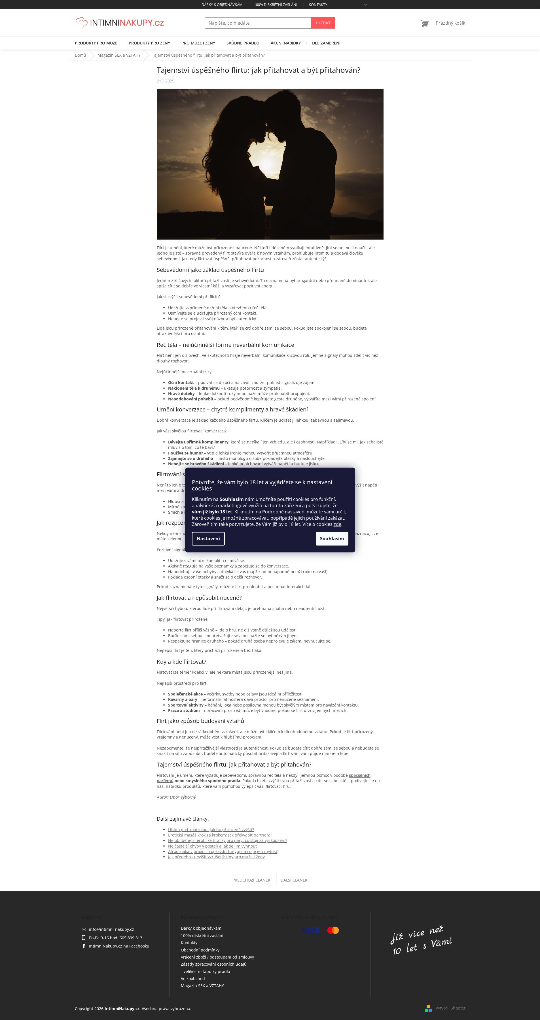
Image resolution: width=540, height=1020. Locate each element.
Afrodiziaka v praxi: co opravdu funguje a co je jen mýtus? (223, 851)
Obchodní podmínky (200, 950)
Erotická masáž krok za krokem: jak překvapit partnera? (220, 835)
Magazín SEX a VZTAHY (202, 985)
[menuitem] (96, 43)
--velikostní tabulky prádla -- (207, 971)
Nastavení (208, 539)
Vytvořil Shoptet (450, 1008)
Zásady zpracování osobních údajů (214, 964)
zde (337, 524)
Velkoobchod (193, 978)
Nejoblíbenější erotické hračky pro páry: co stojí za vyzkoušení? (227, 840)
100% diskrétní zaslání (275, 4)
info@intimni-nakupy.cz (111, 929)
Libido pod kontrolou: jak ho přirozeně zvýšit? (211, 829)
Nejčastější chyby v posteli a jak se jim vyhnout (212, 846)
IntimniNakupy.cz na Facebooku (119, 946)
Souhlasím (332, 539)
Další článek (294, 880)
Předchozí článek (251, 880)
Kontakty (318, 4)
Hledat (323, 22)
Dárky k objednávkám (222, 4)
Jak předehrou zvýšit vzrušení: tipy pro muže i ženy (216, 856)
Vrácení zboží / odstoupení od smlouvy (217, 957)
